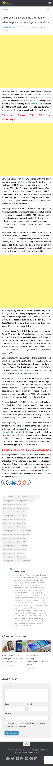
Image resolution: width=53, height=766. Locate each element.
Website (8, 713)
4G (8, 343)
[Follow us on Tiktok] (45, 758)
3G (50, 337)
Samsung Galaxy (8, 501)
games (11, 104)
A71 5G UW (12, 497)
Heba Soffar (9, 27)
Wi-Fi (31, 367)
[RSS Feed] (22, 758)
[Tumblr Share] (28, 482)
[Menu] (50, 3)
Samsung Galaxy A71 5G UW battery (14, 512)
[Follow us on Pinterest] (31, 758)
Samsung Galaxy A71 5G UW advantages (16, 508)
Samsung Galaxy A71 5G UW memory (15, 546)
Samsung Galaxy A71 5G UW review (14, 557)
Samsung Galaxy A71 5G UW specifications (17, 561)
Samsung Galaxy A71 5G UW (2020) (14, 504)
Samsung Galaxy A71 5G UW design (14, 527)
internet (31, 104)
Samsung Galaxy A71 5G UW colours (14, 519)
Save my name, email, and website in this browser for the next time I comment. (25, 725)
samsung (36, 497)
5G (30, 343)
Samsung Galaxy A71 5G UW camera (14, 516)
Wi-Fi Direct (17, 370)
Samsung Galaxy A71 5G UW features (15, 538)
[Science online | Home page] (9, 3)
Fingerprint (23, 388)
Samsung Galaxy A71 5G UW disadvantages (17, 531)
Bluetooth (43, 370)
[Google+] (26, 758)
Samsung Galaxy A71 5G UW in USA (14, 542)
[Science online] (8, 758)
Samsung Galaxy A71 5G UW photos (14, 549)
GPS (37, 378)
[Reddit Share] (23, 482)
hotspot (27, 370)
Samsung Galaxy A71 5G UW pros (14, 553)
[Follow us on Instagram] (40, 758)
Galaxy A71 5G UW (24, 497)
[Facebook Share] (3, 482)
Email (30, 704)
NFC (18, 473)
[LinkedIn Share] (13, 482)
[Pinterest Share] (18, 482)
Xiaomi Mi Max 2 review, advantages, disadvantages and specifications (13, 658)
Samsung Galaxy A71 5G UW (25, 501)
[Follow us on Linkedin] (36, 758)
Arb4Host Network (31, 753)
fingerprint (23, 441)
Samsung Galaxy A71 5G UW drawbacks (16, 534)
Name (7, 704)
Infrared (45, 470)
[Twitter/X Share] (8, 482)
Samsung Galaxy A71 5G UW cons (14, 523)
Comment (9, 686)
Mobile (5, 9)
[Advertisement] (26, 61)
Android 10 (25, 182)
